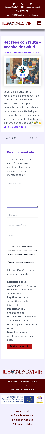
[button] (39, 23)
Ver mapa (35, 7)
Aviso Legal (22, 410)
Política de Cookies (22, 419)
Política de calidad (22, 424)
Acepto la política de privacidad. (22, 262)
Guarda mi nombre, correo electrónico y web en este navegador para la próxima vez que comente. (22, 250)
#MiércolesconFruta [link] (15, 126)
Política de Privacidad (22, 415)
